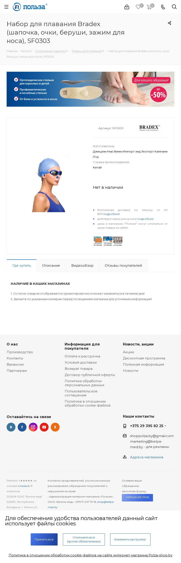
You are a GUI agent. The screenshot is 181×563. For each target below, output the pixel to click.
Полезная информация (143, 364)
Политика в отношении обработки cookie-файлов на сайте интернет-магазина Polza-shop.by (90, 555)
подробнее (111, 214)
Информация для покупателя (82, 346)
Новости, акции (138, 344)
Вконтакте (11, 427)
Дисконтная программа (144, 358)
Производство (20, 352)
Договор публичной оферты (90, 375)
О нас (12, 344)
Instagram (33, 427)
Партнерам (17, 370)
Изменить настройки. (130, 539)
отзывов (24, 486)
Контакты (15, 358)
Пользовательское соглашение (81, 393)
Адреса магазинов (146, 457)
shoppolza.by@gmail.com (152, 436)
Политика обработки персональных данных (84, 383)
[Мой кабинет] (126, 7)
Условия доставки (81, 362)
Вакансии (15, 364)
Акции (128, 352)
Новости (130, 370)
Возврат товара (78, 368)
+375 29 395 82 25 (146, 426)
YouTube (44, 427)
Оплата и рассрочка (82, 356)
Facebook (22, 427)
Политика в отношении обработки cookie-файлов (88, 403)
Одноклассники (55, 427)
